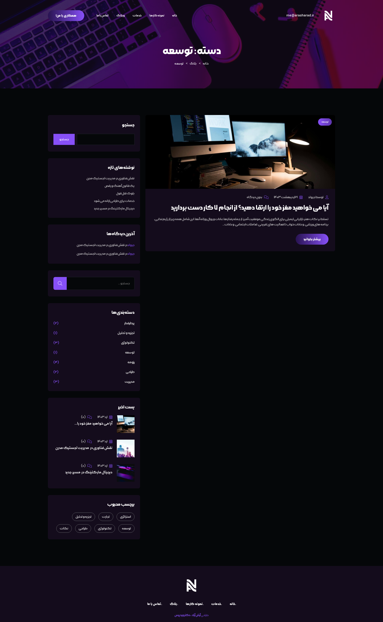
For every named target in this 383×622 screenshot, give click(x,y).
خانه (174, 16)
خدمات (137, 16)
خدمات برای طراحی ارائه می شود (114, 201)
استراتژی (125, 517)
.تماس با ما (154, 604)
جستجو (128, 125)
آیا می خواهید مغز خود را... (93, 423)
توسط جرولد (316, 197)
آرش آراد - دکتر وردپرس (187, 615)
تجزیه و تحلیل (126, 333)
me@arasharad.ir (300, 16)
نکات (64, 528)
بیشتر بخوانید (312, 239)
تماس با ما (102, 16)
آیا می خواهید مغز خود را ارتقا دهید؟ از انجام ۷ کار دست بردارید (249, 207)
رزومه (131, 362)
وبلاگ (120, 16)
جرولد (131, 245)
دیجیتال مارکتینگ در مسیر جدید (114, 208)
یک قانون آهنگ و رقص (120, 186)
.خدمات (216, 604)
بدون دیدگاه (254, 197)
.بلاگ (174, 604)
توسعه (324, 122)
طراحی (130, 372)
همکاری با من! (66, 16)
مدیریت (130, 382)
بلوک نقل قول (125, 193)
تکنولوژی (128, 343)
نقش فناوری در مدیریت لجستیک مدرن (110, 178)
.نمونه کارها (194, 604)
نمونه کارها (156, 16)
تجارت (106, 517)
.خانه (233, 604)
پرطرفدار (129, 323)
